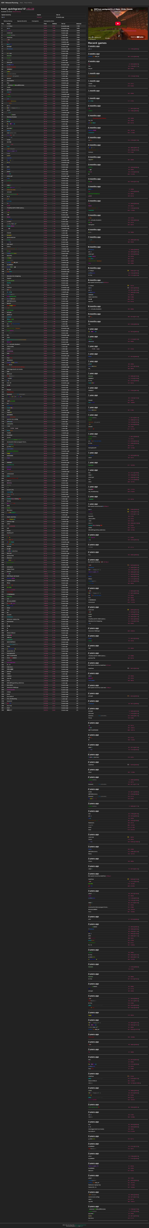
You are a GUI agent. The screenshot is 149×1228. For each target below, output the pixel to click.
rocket (77, 1226)
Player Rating (28, 2)
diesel (81, 1226)
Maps (21, 2)
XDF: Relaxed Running (9, 3)
